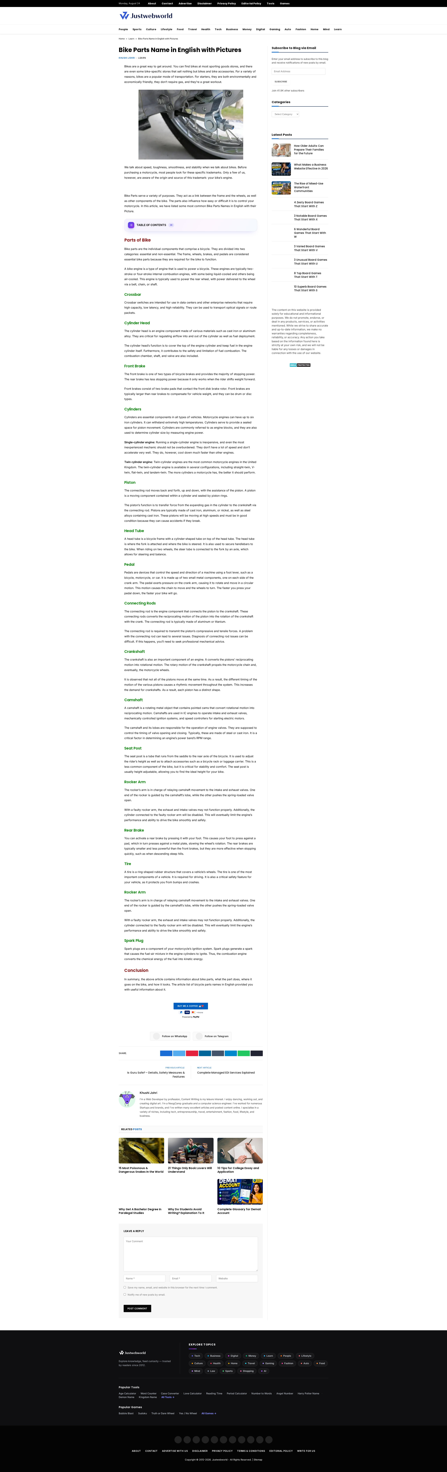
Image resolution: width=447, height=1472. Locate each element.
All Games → (208, 1413)
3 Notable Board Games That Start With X (310, 217)
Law (212, 1371)
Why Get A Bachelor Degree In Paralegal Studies (140, 1211)
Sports (137, 29)
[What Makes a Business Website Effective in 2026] (281, 169)
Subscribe (281, 81)
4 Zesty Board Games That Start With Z (309, 204)
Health (205, 29)
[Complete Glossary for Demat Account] (240, 1191)
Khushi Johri (127, 58)
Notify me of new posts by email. (146, 1294)
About (152, 3)
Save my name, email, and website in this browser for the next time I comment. (173, 1287)
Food (180, 29)
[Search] (327, 3)
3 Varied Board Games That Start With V (309, 248)
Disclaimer (204, 3)
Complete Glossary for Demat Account (239, 1211)
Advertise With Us (175, 1450)
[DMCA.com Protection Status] (300, 366)
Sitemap (258, 1459)
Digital (260, 29)
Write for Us (306, 1450)
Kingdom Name (148, 1397)
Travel (192, 29)
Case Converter (170, 1393)
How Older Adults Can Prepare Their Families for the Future (309, 149)
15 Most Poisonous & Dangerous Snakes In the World (141, 1170)
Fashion (301, 29)
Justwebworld (220, 1459)
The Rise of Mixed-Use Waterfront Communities (308, 187)
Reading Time (214, 1393)
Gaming (274, 29)
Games (285, 3)
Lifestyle (166, 29)
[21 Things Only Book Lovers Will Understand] (190, 1150)
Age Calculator (127, 1393)
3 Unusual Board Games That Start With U (310, 261)
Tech (218, 29)
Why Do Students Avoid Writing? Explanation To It (186, 1211)
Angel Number (284, 1393)
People (123, 29)
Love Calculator (193, 1393)
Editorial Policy (251, 3)
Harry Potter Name (308, 1393)
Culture (151, 29)
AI (265, 1371)
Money (247, 29)
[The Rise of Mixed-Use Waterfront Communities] (281, 188)
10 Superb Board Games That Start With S (310, 288)
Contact (167, 3)
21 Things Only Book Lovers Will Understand (190, 1170)
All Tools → (167, 1397)
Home (314, 29)
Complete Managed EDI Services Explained (226, 1072)
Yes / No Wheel (188, 1413)
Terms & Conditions (251, 1450)
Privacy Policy (226, 3)
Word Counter (148, 1393)
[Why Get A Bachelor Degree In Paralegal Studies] (141, 1191)
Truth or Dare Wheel (162, 1413)
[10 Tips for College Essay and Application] (240, 1150)
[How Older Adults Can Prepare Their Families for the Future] (281, 150)
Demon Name (126, 1397)
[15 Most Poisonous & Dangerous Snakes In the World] (141, 1150)
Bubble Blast (126, 1413)
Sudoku (142, 1413)
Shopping (248, 1371)
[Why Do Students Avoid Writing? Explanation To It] (190, 1191)
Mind (326, 29)
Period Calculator (237, 1393)
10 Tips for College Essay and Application (238, 1170)
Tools (270, 3)
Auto (288, 29)
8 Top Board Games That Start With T (307, 275)
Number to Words (261, 1393)
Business (232, 29)
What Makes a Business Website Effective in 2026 (311, 166)
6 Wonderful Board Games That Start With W (310, 233)
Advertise (185, 3)
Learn (338, 29)
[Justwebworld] (146, 15)
